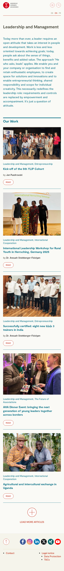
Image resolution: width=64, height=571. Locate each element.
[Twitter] (44, 544)
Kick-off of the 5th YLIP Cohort (23, 169)
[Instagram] (30, 544)
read (8, 182)
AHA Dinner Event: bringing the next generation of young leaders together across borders (27, 410)
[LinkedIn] (37, 544)
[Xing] (51, 544)
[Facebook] (23, 544)
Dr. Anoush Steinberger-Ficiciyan (23, 257)
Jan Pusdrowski (14, 174)
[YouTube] (58, 544)
